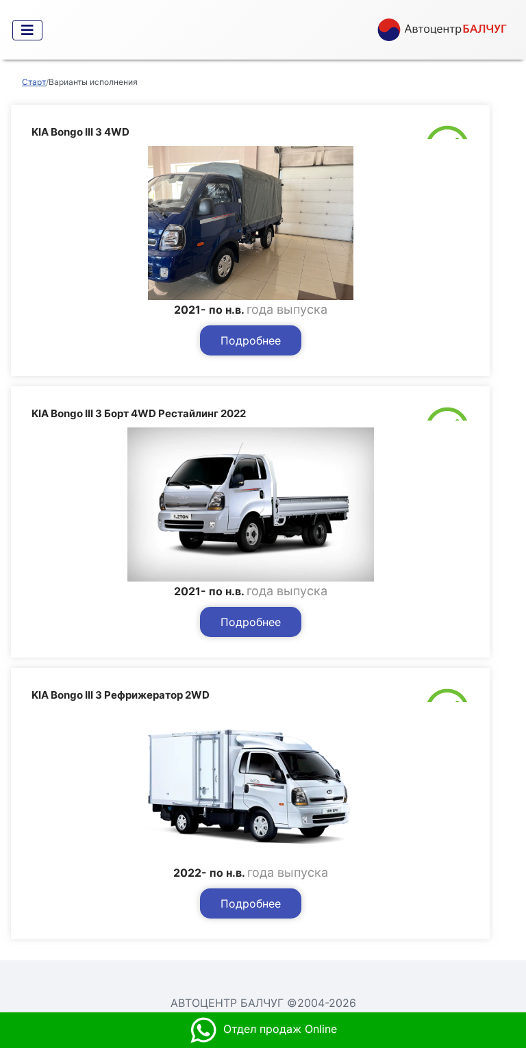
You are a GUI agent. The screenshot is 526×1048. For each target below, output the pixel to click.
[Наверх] (502, 978)
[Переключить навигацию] (27, 30)
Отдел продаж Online (280, 1029)
